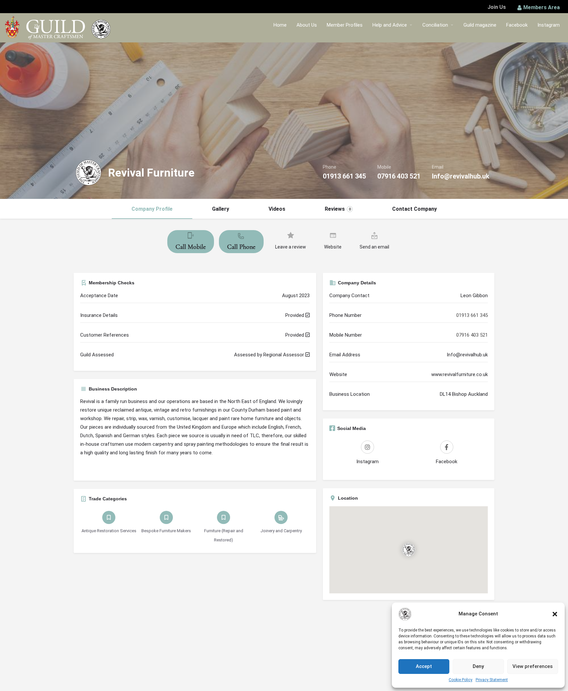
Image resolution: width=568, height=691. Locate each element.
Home (280, 25)
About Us (306, 25)
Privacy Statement (492, 680)
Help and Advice (389, 25)
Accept (424, 666)
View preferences (532, 666)
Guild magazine (479, 25)
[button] (555, 614)
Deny (478, 666)
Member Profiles (345, 25)
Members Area (541, 7)
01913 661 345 (344, 176)
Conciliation (435, 25)
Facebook (517, 25)
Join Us (496, 7)
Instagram (548, 25)
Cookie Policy (460, 680)
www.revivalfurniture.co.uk (459, 374)
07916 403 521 (398, 176)
